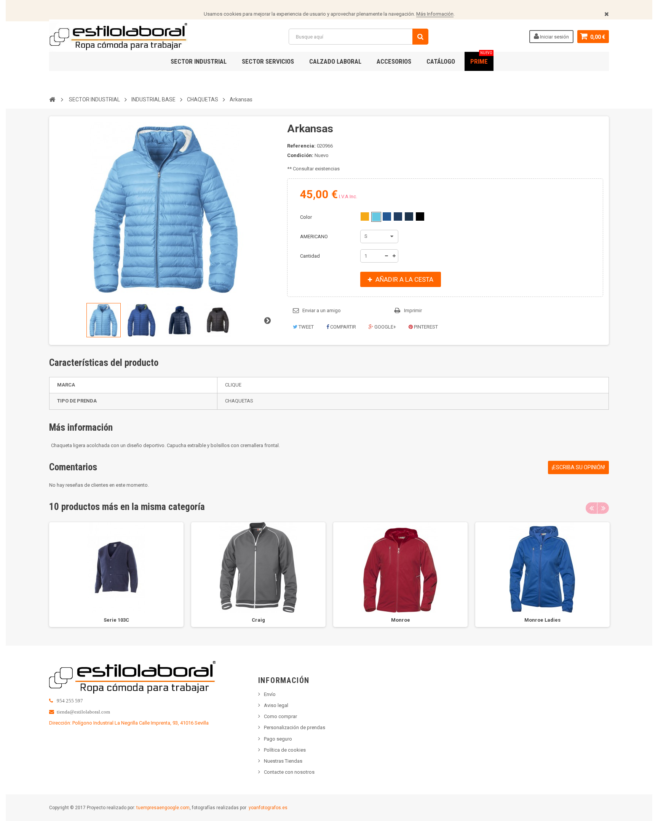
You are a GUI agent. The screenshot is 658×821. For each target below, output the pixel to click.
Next (603, 508)
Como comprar (280, 716)
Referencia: (301, 146)
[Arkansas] (103, 320)
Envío (270, 694)
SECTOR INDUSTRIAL (199, 61)
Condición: (300, 155)
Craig (258, 620)
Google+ (384, 327)
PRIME (481, 58)
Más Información (435, 14)
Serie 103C (116, 620)
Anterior (57, 320)
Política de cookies (285, 750)
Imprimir (413, 310)
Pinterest (425, 327)
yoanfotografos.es (268, 807)
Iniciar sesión (554, 37)
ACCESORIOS (394, 61)
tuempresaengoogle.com (163, 807)
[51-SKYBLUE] (376, 217)
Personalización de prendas (294, 727)
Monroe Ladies (542, 620)
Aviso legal (276, 705)
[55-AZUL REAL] (387, 216)
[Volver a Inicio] (52, 99)
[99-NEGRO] (420, 216)
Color (306, 217)
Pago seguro (278, 739)
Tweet (305, 327)
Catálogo (440, 61)
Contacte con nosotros (289, 772)
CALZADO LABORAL (335, 61)
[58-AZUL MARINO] (398, 216)
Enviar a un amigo (321, 310)
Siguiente (267, 320)
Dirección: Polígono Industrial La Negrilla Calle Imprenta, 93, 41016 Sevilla (129, 723)
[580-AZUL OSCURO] (409, 216)
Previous (591, 508)
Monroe (400, 620)
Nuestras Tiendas (283, 761)
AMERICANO (314, 236)
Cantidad (310, 256)
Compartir (342, 327)
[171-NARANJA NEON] (365, 216)
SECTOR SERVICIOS (268, 61)
